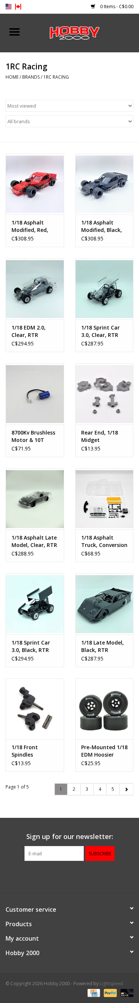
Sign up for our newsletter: (69, 836)
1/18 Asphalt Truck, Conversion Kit (104, 541)
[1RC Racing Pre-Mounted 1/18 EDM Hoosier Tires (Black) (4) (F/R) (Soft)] (104, 709)
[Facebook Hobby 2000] (70, 876)
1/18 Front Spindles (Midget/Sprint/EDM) (34, 751)
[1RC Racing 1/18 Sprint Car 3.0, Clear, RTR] (104, 288)
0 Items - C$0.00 (116, 6)
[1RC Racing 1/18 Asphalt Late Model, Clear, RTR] (35, 499)
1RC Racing (56, 77)
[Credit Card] (93, 993)
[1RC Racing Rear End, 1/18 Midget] (104, 394)
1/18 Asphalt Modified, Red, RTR (29, 226)
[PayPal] (109, 993)
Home (12, 77)
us (8, 7)
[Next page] (126, 789)
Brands (31, 77)
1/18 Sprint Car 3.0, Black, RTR (30, 646)
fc (18, 7)
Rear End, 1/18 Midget (99, 436)
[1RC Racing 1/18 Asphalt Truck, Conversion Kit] (104, 499)
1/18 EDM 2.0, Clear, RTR (28, 331)
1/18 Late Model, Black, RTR (102, 646)
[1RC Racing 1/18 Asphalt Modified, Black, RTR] (104, 184)
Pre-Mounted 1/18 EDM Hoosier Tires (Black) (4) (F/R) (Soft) (104, 751)
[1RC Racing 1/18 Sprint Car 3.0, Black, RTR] (35, 604)
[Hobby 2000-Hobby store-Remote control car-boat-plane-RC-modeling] (84, 32)
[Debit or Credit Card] (125, 993)
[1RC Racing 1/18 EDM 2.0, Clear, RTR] (35, 288)
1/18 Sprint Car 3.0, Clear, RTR (100, 331)
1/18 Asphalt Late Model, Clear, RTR (34, 541)
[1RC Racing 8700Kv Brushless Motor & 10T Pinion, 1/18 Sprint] (35, 394)
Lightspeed (111, 983)
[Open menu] (14, 31)
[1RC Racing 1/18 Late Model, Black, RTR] (104, 604)
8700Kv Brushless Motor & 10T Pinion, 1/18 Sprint (33, 436)
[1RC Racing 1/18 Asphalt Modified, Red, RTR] (35, 184)
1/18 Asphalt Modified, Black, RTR (101, 226)
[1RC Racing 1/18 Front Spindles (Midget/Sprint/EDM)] (35, 709)
